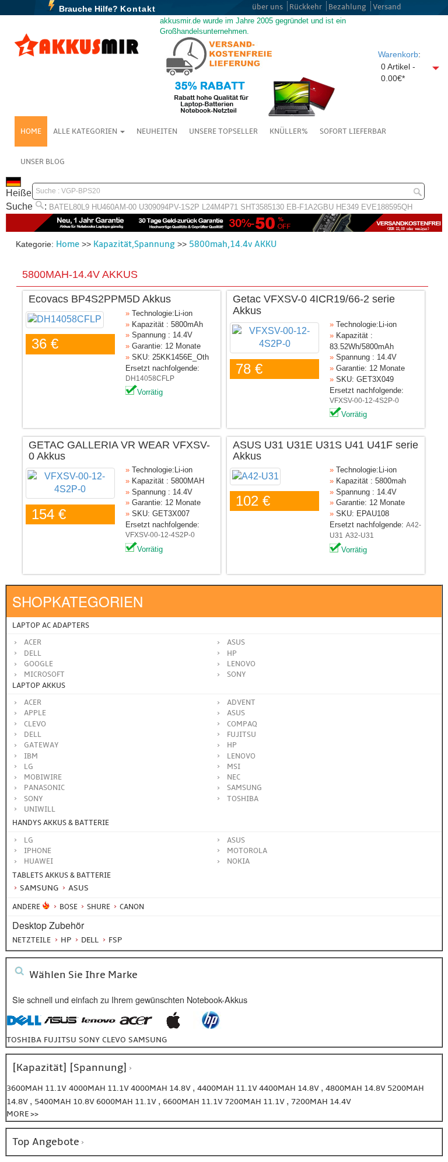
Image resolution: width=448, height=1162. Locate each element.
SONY (33, 798)
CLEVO (35, 724)
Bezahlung (347, 7)
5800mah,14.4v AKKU (232, 244)
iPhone (37, 850)
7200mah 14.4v (321, 1102)
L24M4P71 (220, 207)
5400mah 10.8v (65, 1102)
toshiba (23, 1040)
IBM (31, 756)
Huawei (38, 861)
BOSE (68, 906)
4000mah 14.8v (161, 1088)
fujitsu (60, 1040)
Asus (236, 642)
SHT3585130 (262, 207)
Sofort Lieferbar (353, 131)
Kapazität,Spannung (134, 244)
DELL (32, 734)
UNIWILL (39, 809)
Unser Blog (42, 161)
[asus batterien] (61, 1026)
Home (30, 131)
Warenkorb (398, 54)
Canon (131, 906)
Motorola (247, 850)
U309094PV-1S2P (169, 207)
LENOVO (241, 756)
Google (38, 664)
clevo (114, 1040)
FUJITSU (241, 734)
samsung (147, 1040)
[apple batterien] (173, 1026)
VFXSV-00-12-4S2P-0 (364, 400)
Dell (32, 653)
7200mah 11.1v (255, 1102)
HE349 (347, 207)
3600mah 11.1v (36, 1088)
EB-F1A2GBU (310, 207)
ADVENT (241, 702)
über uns (267, 7)
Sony (236, 674)
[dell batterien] (23, 1026)
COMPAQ (242, 724)
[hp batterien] (210, 1026)
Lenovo (241, 664)
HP (232, 653)
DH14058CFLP (149, 378)
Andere (26, 906)
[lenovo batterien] (98, 1026)
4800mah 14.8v (356, 1088)
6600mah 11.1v (194, 1102)
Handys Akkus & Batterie (60, 822)
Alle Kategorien (86, 131)
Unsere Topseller (223, 131)
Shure (97, 906)
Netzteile (31, 940)
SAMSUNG (244, 787)
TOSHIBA (242, 798)
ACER (32, 702)
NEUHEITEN (156, 131)
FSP (114, 940)
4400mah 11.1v (228, 1088)
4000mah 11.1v (100, 1088)
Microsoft (44, 674)
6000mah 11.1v (127, 1102)
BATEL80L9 (69, 207)
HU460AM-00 (114, 207)
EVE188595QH (386, 207)
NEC (233, 777)
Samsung (38, 888)
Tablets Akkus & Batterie (61, 875)
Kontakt (138, 8)
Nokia (238, 861)
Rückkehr (305, 7)
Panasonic (44, 787)
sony (89, 1040)
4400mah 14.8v (290, 1088)
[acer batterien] (135, 1026)
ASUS (236, 713)
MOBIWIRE (43, 777)
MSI (233, 766)
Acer (32, 642)
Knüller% (289, 131)
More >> (22, 1114)
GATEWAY (41, 745)
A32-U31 (359, 535)
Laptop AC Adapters (50, 625)
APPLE (35, 713)
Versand (387, 7)
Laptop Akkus (38, 685)
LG (28, 766)
